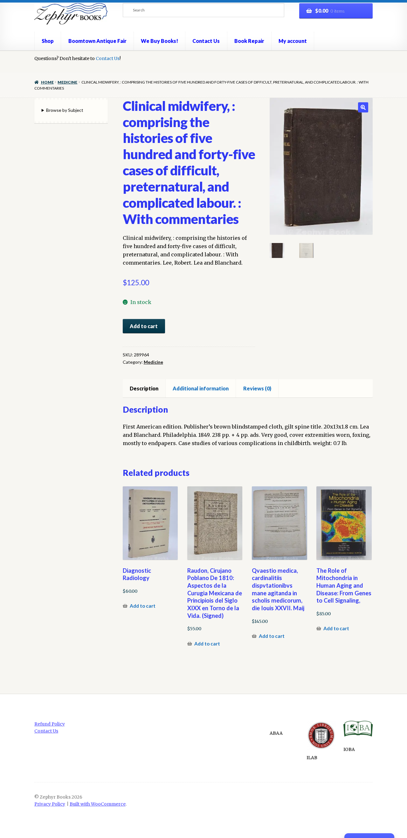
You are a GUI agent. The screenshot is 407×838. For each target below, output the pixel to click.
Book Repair (249, 41)
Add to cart (144, 326)
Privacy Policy (49, 804)
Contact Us (206, 41)
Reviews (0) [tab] (257, 388)
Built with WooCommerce (98, 804)
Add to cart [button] (142, 606)
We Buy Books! (159, 41)
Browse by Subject (64, 110)
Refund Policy (49, 724)
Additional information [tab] (201, 388)
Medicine (67, 82)
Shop (48, 41)
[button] (363, 107)
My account (293, 41)
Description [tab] (144, 388)
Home (47, 82)
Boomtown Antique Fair (97, 41)
